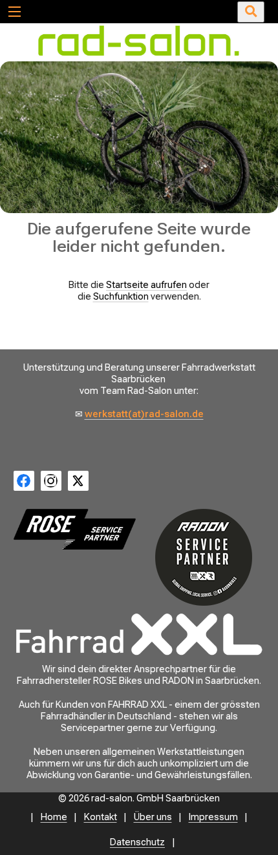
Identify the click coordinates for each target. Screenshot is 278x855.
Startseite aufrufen (146, 285)
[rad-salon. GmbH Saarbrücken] (139, 55)
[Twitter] (78, 481)
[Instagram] (51, 481)
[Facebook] (24, 481)
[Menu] (14, 11)
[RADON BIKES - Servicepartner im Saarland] (203, 557)
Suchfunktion (121, 296)
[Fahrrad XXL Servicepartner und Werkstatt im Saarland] (139, 634)
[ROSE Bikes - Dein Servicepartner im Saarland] (75, 529)
